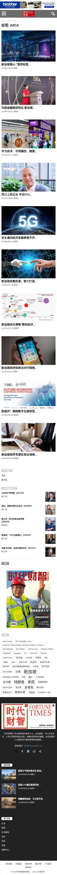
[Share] (40, 752)
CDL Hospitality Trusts (23, 641)
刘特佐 (38, 657)
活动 (3, 841)
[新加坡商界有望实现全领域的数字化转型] (28, 437)
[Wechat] (17, 752)
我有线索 (9, 864)
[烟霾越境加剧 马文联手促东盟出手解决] (8, 802)
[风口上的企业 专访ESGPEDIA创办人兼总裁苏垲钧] (28, 177)
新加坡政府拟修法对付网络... (19, 368)
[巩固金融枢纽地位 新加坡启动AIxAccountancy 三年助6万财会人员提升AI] (28, 90)
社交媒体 (5, 832)
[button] (52, 14)
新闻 (3, 828)
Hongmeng (7, 653)
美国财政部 (42, 682)
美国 (31, 682)
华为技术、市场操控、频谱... (19, 151)
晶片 (30, 677)
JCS (25, 653)
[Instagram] (29, 752)
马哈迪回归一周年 (44, 692)
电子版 (4, 480)
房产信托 (45, 666)
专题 (3, 845)
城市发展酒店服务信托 (21, 667)
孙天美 (35, 667)
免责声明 (28, 864)
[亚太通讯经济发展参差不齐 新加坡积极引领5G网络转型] (28, 220)
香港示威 (20, 692)
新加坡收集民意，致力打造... (19, 281)
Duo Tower (20, 649)
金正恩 (18, 687)
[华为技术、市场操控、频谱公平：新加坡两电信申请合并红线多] (28, 133)
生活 (3, 823)
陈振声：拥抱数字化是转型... (19, 411)
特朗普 (19, 682)
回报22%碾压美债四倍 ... (29, 784)
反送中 (33, 662)
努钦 (46, 658)
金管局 (29, 687)
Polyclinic (43, 653)
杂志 (3, 475)
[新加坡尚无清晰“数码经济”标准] (28, 307)
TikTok (19, 657)
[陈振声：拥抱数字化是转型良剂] (28, 393)
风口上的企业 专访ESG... (16, 194)
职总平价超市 (7, 687)
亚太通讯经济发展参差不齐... (19, 238)
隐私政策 (38, 864)
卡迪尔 (13, 662)
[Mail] (35, 752)
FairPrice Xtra (33, 649)
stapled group (7, 658)
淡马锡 (7, 682)
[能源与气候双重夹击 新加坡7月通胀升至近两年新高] (8, 774)
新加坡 (30, 671)
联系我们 (28, 867)
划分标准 (29, 658)
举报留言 (18, 864)
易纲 (23, 677)
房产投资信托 (7, 672)
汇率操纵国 (40, 677)
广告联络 (48, 864)
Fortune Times (47, 649)
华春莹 (5, 662)
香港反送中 (7, 692)
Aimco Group (7, 641)
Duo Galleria (8, 649)
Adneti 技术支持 (39, 872)
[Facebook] (23, 752)
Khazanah (33, 653)
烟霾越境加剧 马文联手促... (31, 798)
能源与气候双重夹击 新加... (30, 770)
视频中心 (5, 850)
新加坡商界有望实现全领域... (19, 454)
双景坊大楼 (23, 662)
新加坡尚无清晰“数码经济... (18, 324)
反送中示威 (44, 662)
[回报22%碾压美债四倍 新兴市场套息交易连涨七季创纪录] (8, 788)
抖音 (18, 671)
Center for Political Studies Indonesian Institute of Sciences (23, 645)
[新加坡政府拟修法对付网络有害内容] (28, 350)
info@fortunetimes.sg (33, 746)
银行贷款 (40, 688)
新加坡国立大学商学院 (11, 677)
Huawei (17, 653)
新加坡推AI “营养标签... (15, 64)
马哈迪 (31, 692)
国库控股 (6, 666)
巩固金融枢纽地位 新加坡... (17, 108)
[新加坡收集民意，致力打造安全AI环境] (28, 263)
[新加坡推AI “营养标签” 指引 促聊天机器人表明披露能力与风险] (28, 46)
